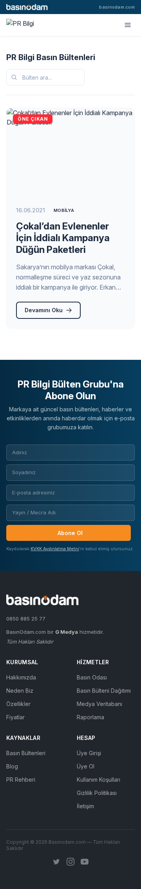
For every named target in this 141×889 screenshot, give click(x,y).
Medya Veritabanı (99, 704)
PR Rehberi (20, 779)
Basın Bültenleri (25, 753)
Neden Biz (19, 690)
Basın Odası (92, 677)
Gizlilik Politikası (97, 792)
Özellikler (18, 704)
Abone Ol (70, 533)
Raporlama (90, 717)
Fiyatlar (15, 717)
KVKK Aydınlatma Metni (55, 548)
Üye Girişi (89, 753)
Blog (12, 766)
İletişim (85, 806)
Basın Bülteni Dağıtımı (104, 690)
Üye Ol (85, 766)
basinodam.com (117, 7)
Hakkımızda (21, 677)
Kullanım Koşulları (98, 779)
